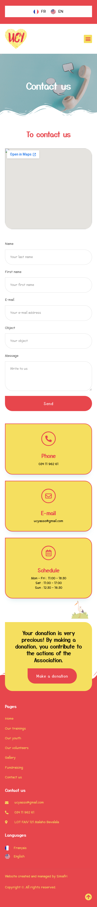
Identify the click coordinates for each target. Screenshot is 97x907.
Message (11, 356)
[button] (88, 39)
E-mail (9, 300)
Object (10, 328)
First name (13, 272)
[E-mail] (48, 496)
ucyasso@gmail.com (48, 521)
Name (9, 244)
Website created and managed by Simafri (36, 876)
